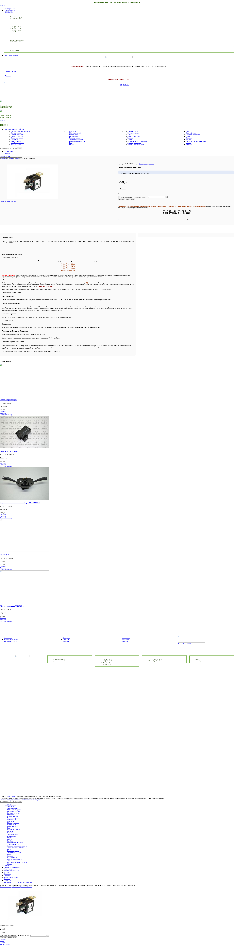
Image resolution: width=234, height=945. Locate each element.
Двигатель (10, 806)
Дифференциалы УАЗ (76, 139)
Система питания (16, 133)
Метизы (188, 143)
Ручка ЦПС (4, 554)
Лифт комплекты (133, 131)
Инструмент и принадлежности (196, 141)
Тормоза (130, 138)
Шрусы (130, 134)
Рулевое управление (134, 136)
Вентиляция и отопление (77, 141)
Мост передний (16, 144)
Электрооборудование (193, 134)
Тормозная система (13, 844)
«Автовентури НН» (10, 71)
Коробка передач (16, 141)
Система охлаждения (17, 134)
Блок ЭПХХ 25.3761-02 (9, 451)
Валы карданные (74, 138)
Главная (2, 158)
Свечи (188, 136)
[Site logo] (3, 5)
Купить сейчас (130, 199)
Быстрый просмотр (6, 414)
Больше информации (13, 887)
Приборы (189, 138)
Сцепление (14, 139)
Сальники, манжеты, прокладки (138, 141)
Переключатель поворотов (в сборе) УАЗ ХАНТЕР (20, 503)
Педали (130, 139)
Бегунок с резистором (8, 400)
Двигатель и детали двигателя (20, 131)
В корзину (122, 199)
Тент (187, 131)
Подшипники (73, 136)
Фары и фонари (191, 133)
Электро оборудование (12, 158)
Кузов (9, 854)
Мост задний (73, 131)
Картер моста (73, 134)
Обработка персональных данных (31, 800)
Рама (70, 143)
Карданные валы (12, 826)
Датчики (188, 139)
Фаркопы (189, 144)
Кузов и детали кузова (134, 143)
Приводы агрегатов (17, 138)
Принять (29, 887)
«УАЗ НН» (11, 796)
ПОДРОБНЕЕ (124, 85)
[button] (3, 413)
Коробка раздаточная (17, 143)
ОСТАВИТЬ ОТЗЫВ (184, 643)
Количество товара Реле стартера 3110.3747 (134, 197)
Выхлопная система (17, 136)
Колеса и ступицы (133, 133)
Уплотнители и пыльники (136, 144)
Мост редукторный (75, 133)
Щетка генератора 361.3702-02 (12, 606)
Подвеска (72, 144)
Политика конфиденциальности (10, 800)
